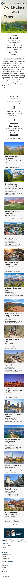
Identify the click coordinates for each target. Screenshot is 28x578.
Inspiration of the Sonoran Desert (11, 263)
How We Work (5, 550)
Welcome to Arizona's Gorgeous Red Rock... (13, 315)
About (3, 563)
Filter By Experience (13, 138)
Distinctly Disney (11, 489)
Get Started (14, 134)
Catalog (4, 547)
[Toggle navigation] (26, 3)
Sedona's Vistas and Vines (13, 289)
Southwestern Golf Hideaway (12, 212)
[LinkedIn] (2, 572)
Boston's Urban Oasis (13, 465)
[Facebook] (4, 572)
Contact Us (5, 565)
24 (20, 524)
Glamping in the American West (11, 185)
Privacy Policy (6, 576)
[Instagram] (6, 572)
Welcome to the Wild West (13, 340)
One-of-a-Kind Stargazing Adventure (13, 390)
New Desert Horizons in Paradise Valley (13, 238)
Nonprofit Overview (7, 545)
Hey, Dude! (9, 365)
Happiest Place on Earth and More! (12, 514)
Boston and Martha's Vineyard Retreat (13, 441)
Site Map (4, 567)
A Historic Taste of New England (14, 415)
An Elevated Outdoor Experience (13, 158)
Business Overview (6, 554)
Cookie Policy (6, 575)
